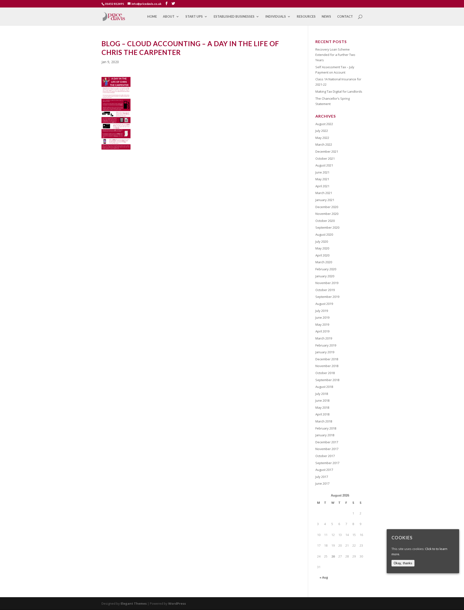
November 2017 (326, 449)
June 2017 (322, 483)
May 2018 (322, 407)
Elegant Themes (134, 603)
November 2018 (326, 366)
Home (152, 16)
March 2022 (323, 144)
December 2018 (326, 359)
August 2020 (324, 234)
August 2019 (324, 303)
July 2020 (321, 241)
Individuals (275, 16)
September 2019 (327, 296)
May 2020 (322, 248)
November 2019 (326, 283)
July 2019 (321, 311)
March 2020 (323, 262)
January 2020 (324, 276)
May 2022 (322, 138)
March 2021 (323, 193)
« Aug (323, 577)
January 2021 (324, 200)
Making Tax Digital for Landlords (338, 91)
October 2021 (325, 158)
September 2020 (327, 227)
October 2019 (325, 290)
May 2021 (322, 179)
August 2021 (324, 165)
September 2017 (327, 463)
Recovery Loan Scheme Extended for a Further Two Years (335, 54)
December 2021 (326, 151)
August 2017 (324, 469)
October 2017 (325, 456)
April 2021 (322, 186)
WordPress (177, 603)
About (168, 16)
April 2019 (322, 331)
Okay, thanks (403, 563)
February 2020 (325, 269)
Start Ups (194, 16)
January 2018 (324, 435)
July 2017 (321, 476)
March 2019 (323, 338)
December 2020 (326, 207)
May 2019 (322, 324)
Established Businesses (234, 16)
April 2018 (322, 414)
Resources (306, 16)
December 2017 (326, 442)
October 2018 (325, 373)
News (326, 16)
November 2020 (326, 213)
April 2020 (322, 255)
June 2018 (322, 400)
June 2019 (322, 317)
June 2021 (322, 172)
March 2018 (323, 421)
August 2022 (324, 124)
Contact (345, 16)
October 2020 (325, 220)
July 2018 (321, 394)
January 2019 (324, 352)
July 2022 (321, 130)
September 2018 (327, 380)
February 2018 (325, 428)
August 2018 (324, 386)
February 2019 (325, 345)
